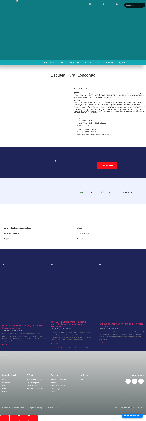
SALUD (61, 63)
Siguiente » (85, 347)
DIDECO (88, 63)
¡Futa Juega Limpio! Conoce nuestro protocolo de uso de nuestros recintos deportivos (70, 324)
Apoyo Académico (11, 233)
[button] (77, 192)
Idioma (79, 228)
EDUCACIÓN (74, 63)
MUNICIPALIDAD (48, 63)
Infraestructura (83, 233)
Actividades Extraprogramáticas (17, 228)
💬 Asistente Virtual (132, 416)
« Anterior (60, 347)
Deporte (7, 239)
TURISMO (109, 63)
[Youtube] (141, 381)
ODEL (98, 63)
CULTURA (122, 63)
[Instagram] (134, 381)
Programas (81, 239)
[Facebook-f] (128, 381)
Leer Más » (6, 345)
